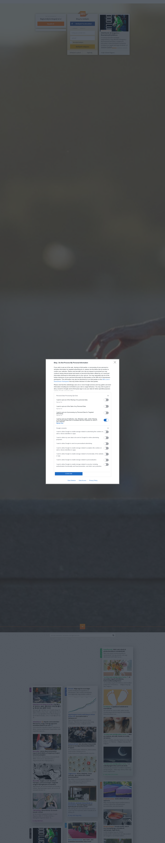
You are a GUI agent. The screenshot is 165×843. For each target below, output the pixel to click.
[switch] (106, 400)
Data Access (82, 480)
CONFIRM (68, 473)
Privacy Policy (93, 480)
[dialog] (82, 421)
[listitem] (82, 396)
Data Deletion (72, 480)
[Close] (115, 363)
